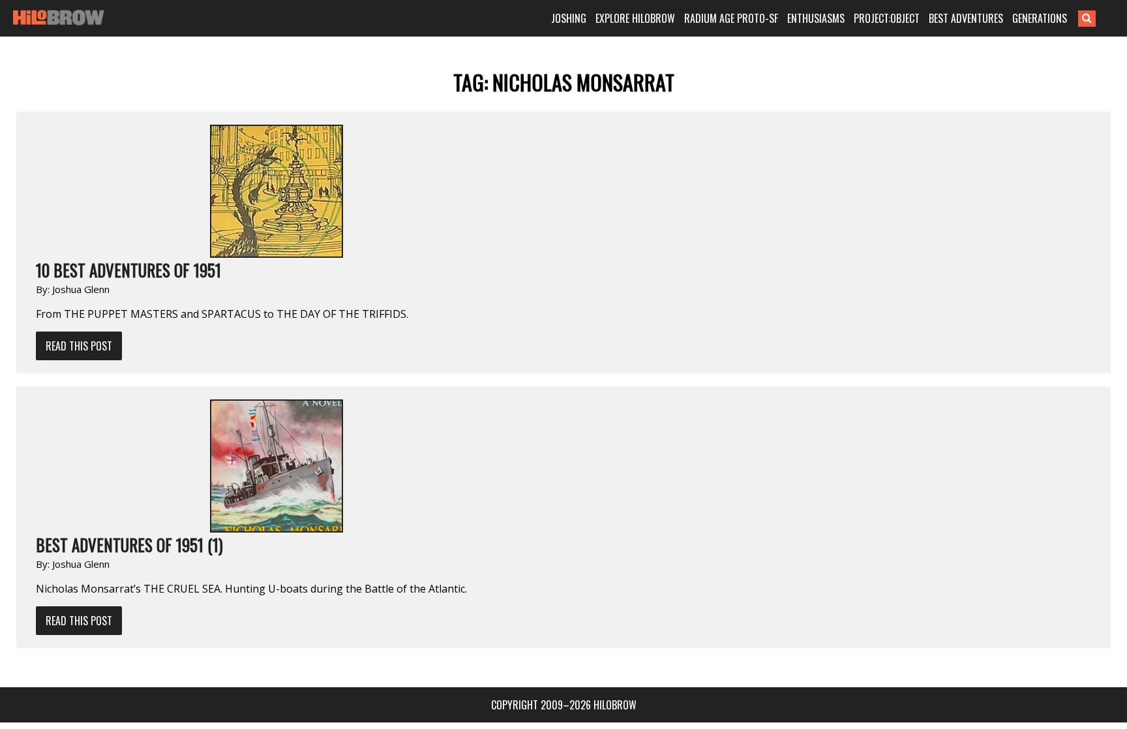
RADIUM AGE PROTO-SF (731, 18)
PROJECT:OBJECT (887, 18)
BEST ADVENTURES (966, 18)
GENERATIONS (1039, 18)
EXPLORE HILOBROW (635, 18)
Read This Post (79, 346)
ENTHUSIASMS (816, 18)
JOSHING (568, 18)
